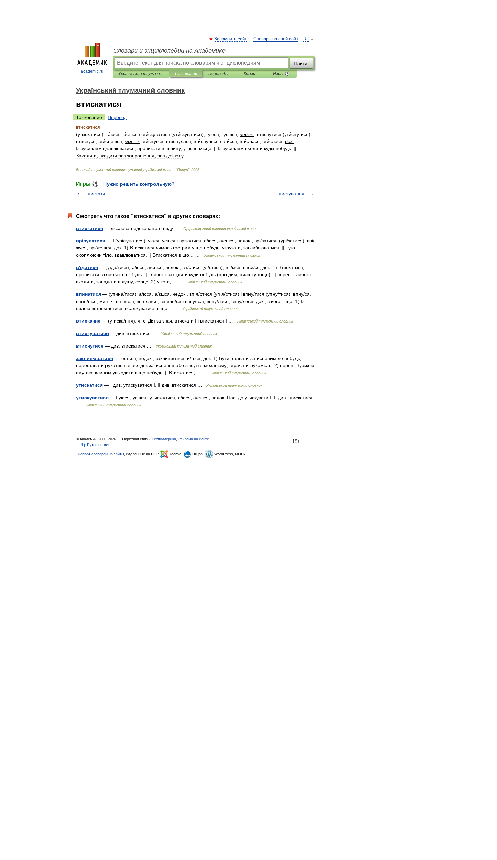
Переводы (218, 73)
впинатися (88, 294)
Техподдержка (164, 439)
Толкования (185, 73)
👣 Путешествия (95, 445)
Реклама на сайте (193, 439)
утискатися (89, 385)
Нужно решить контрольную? (139, 184)
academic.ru (92, 71)
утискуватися (92, 397)
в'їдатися (87, 267)
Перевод (117, 117)
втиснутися (89, 346)
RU (306, 39)
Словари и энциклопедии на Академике (169, 50)
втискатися (89, 228)
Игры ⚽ (281, 73)
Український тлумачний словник (141, 73)
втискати (95, 193)
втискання (88, 321)
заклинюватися (94, 358)
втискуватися (92, 333)
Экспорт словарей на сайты (100, 454)
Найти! (301, 63)
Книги (249, 73)
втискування (290, 193)
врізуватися (90, 240)
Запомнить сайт (231, 39)
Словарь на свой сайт (275, 39)
